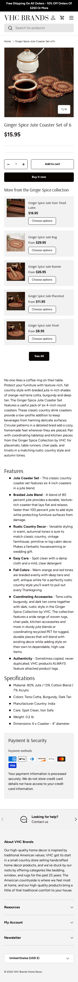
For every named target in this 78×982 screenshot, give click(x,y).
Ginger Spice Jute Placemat (46, 296)
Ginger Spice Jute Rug (42, 237)
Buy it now (39, 177)
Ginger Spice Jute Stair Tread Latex (47, 205)
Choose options (42, 221)
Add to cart (52, 164)
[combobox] (39, 28)
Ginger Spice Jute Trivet (43, 325)
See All (39, 356)
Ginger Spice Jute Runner (44, 266)
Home (7, 41)
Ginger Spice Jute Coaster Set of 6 (35, 41)
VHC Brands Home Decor (28, 971)
